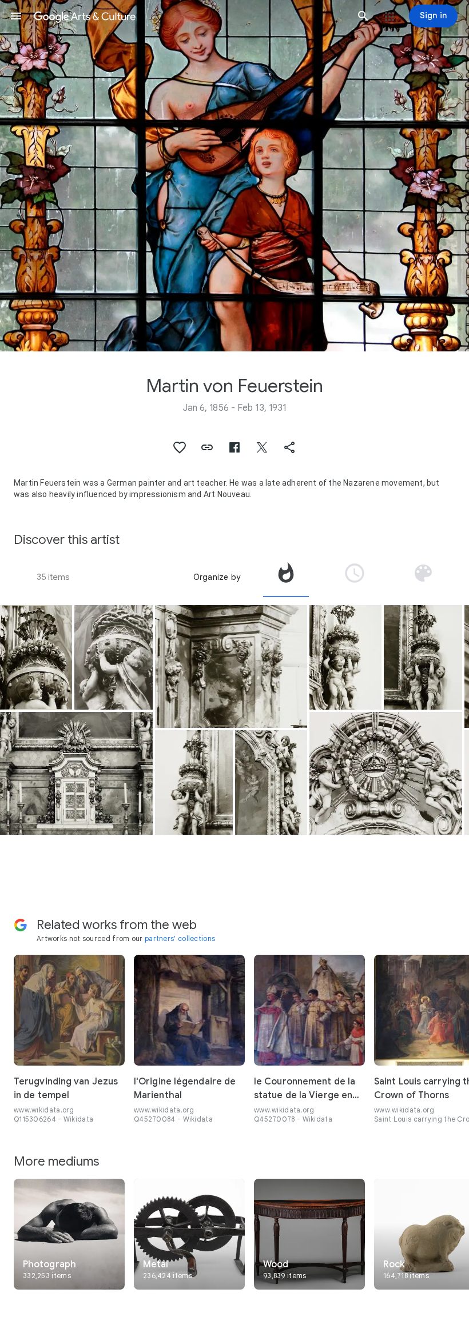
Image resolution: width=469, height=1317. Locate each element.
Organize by (216, 577)
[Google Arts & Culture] (189, 16)
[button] (16, 16)
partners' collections (180, 938)
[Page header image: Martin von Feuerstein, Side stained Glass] (234, 175)
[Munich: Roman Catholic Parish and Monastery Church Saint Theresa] (36, 657)
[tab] (286, 577)
